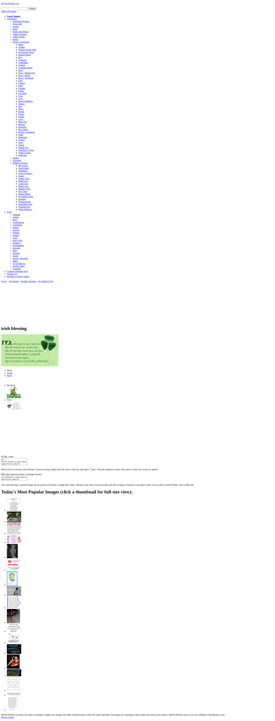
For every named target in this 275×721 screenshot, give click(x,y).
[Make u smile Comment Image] (14, 695)
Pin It (9, 375)
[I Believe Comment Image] (14, 643)
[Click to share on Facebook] (29, 350)
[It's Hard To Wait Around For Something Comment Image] (14, 595)
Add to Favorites (8, 11)
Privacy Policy (7, 717)
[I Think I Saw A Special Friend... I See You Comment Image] (12, 585)
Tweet (9, 373)
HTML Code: (7, 456)
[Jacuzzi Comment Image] (14, 521)
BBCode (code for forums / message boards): (21, 474)
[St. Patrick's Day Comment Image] (14, 409)
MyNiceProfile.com (10, 3)
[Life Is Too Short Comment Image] (12, 710)
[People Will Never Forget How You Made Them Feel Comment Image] (14, 675)
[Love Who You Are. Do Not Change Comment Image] (14, 570)
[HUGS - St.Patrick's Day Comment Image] (14, 397)
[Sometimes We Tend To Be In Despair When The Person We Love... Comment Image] (14, 542)
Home (4, 281)
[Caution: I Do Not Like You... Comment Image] (14, 533)
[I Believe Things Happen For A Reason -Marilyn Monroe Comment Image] (12, 557)
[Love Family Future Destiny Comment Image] (14, 607)
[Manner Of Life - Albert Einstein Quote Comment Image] (14, 631)
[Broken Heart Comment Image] (13, 622)
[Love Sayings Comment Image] (14, 510)
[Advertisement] (87, 303)
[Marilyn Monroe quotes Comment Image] (13, 668)
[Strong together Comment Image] (14, 653)
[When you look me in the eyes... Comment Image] (14, 690)
